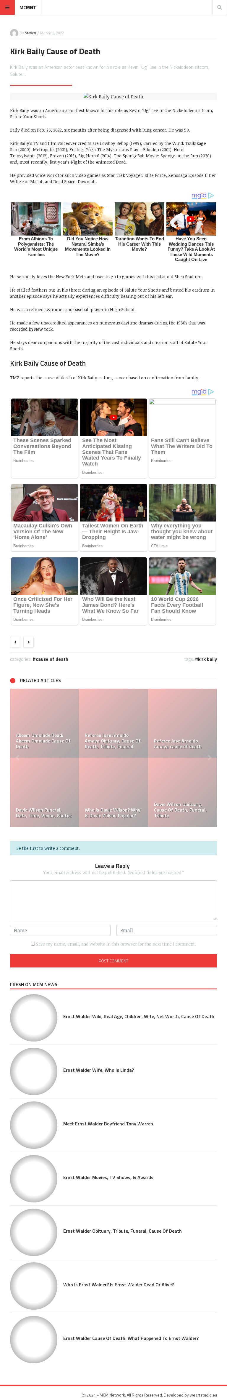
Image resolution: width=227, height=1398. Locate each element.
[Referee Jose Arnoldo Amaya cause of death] (182, 723)
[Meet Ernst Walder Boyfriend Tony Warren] (33, 1125)
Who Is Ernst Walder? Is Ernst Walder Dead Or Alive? (118, 1284)
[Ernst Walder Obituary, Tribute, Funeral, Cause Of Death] (33, 1232)
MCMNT (28, 7)
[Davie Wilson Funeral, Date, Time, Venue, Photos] (44, 792)
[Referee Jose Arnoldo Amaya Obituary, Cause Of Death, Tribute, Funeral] (113, 723)
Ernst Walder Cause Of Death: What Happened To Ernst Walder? (131, 1338)
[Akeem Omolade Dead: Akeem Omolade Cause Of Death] (44, 723)
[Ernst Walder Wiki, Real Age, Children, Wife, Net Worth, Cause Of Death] (33, 1018)
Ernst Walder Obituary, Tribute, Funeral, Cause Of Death (122, 1230)
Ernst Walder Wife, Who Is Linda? (98, 1070)
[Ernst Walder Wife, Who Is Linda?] (33, 1071)
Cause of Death (52, 659)
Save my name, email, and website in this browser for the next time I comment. (116, 944)
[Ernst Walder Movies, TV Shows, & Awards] (33, 1178)
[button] (17, 758)
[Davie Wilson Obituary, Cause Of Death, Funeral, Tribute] (182, 792)
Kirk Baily (207, 659)
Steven (30, 33)
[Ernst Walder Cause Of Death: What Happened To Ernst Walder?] (33, 1339)
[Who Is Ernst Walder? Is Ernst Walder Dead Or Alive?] (33, 1286)
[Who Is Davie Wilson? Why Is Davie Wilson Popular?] (113, 792)
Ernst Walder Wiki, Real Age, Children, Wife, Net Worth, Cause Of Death (138, 1016)
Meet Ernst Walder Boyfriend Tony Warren (108, 1123)
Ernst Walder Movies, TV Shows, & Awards (108, 1177)
